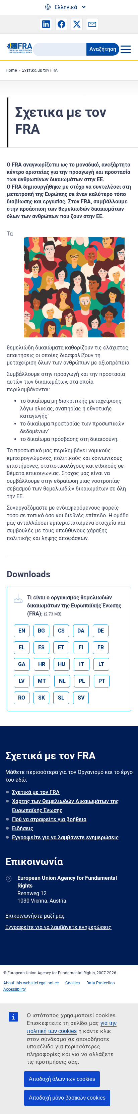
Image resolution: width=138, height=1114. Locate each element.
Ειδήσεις (22, 828)
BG (41, 631)
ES (41, 647)
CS (61, 631)
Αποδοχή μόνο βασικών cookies (67, 1098)
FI (81, 647)
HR (41, 664)
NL (62, 681)
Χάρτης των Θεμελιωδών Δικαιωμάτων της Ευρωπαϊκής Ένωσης (65, 805)
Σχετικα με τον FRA (40, 70)
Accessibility (14, 989)
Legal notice (48, 983)
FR (100, 647)
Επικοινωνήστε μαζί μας (35, 916)
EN (21, 631)
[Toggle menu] (125, 49)
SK (41, 698)
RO (21, 698)
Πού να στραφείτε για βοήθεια (49, 819)
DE (100, 631)
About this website (20, 983)
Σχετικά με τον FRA (36, 792)
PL (82, 681)
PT (101, 681)
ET (61, 647)
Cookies (72, 983)
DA (80, 631)
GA (21, 664)
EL (22, 647)
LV (21, 681)
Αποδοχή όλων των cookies (62, 1079)
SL (61, 698)
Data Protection (100, 983)
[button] (46, 24)
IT (81, 664)
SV (81, 698)
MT (42, 681)
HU (61, 664)
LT (101, 664)
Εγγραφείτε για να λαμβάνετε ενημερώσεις (65, 837)
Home (11, 70)
